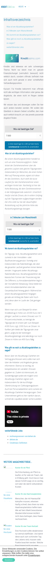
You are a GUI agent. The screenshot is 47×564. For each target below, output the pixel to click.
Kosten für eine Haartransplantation (28, 494)
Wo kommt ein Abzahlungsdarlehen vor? (23, 35)
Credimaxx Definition (18, 443)
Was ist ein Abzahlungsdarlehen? (20, 27)
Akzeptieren (9, 560)
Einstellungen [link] (34, 555)
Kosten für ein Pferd (22, 467)
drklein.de (14, 439)
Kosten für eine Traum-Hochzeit (26, 526)
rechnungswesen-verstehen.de (23, 436)
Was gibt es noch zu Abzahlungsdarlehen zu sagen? (24, 41)
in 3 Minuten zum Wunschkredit (19, 31)
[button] (23, 239)
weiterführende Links (15, 47)
